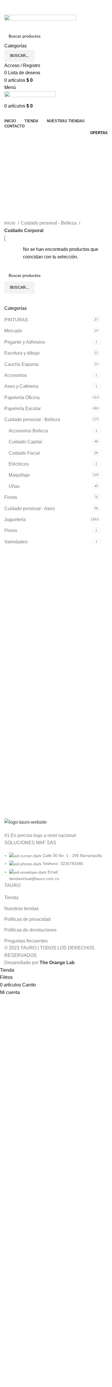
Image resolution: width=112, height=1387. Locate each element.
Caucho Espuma (21, 364)
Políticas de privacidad (27, 919)
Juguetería (15, 519)
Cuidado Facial (24, 453)
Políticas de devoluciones (30, 929)
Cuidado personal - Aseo (29, 508)
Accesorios (15, 375)
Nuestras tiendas (21, 908)
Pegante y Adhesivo (24, 342)
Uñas (14, 486)
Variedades (16, 541)
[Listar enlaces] (56, 850)
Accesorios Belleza (28, 430)
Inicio (10, 223)
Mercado (13, 330)
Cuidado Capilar (25, 441)
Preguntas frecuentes (26, 940)
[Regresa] (11, 143)
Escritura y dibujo (22, 353)
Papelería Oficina (22, 397)
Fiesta (10, 497)
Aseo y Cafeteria (21, 386)
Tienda (11, 897)
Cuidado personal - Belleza (32, 419)
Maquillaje (19, 475)
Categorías (16, 172)
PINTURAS (16, 319)
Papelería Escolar (22, 408)
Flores (10, 530)
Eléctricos (19, 464)
